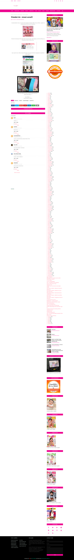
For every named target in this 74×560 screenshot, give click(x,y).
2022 (49, 145)
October (49, 119)
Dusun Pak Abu (13, 541)
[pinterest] (60, 1)
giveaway (16, 100)
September (50, 120)
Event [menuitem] (43, 10)
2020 (49, 175)
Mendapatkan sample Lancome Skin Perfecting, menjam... (54, 278)
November (50, 105)
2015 (49, 242)
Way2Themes (33, 558)
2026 (49, 93)
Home (12, 0)
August (49, 94)
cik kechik (16, 162)
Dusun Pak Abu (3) (22, 546)
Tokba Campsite (22, 543)
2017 (49, 217)
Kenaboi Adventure (14, 540)
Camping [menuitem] (22, 10)
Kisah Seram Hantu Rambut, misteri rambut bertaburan (53, 302)
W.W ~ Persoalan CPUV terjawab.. (53, 282)
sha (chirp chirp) (17, 153)
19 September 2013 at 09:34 (18, 164)
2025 (49, 103)
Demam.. (53, 334)
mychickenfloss (17, 135)
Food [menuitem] (36, 10)
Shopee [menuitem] (47, 10)
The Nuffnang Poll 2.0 (51, 312)
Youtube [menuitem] (58, 10)
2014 (49, 257)
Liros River (21, 540)
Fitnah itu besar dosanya (51, 315)
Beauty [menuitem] (26, 10)
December (50, 104)
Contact (19, 0)
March (49, 100)
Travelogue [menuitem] (17, 10)
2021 (49, 160)
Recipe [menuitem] (39, 10)
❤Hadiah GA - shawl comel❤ (52, 300)
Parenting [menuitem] (32, 10)
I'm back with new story (51, 299)
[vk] (53, 530)
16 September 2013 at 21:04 (18, 146)
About (15, 0)
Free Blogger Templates (45, 558)
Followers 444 (49, 284)
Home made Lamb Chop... (52, 283)
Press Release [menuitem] (52, 10)
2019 (49, 190)
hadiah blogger (25, 100)
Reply (15, 122)
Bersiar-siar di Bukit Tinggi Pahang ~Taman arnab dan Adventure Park (56, 340)
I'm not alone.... (49, 280)
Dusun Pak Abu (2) (22, 541)
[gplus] (62, 1)
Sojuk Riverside (13, 543)
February (49, 101)
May (49, 97)
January (49, 102)
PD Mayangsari (13, 544)
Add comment (17, 172)
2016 (49, 227)
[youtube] (61, 530)
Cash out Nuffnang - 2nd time (57, 344)
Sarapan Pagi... (49, 311)
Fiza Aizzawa (14, 19)
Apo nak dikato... (50, 276)
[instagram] (58, 1)
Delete (17, 122)
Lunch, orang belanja (51, 281)
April (49, 98)
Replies (15, 124)
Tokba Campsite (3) (14, 547)
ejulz (15, 117)
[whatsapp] (48, 533)
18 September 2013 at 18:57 (18, 155)
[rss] (53, 533)
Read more (49, 37)
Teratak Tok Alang (14, 546)
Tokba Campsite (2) (22, 544)
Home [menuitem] (12, 10)
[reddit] (61, 527)
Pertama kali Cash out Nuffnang (53, 305)
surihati (15, 126)
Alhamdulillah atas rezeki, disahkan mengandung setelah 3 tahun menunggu (57, 350)
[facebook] (54, 1)
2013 (49, 271)
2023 (49, 130)
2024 (49, 116)
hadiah (20, 100)
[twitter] (56, 1)
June (49, 96)
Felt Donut (53, 329)
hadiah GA (15, 14)
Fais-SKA (15, 144)
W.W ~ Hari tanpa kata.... (51, 304)
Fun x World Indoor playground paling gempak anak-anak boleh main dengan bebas (55, 29)
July (48, 95)
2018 (49, 205)
